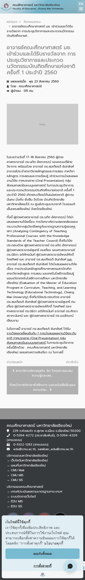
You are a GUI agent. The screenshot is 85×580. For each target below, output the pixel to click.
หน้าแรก (12, 21)
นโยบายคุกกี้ (53, 543)
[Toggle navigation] (81, 9)
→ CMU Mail (15, 470)
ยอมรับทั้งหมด (42, 553)
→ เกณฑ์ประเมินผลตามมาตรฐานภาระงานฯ (34, 491)
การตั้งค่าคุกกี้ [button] (42, 566)
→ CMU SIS (15, 480)
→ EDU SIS (14, 506)
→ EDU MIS (15, 501)
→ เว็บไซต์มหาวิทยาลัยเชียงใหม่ (27, 460)
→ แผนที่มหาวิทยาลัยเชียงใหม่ (26, 465)
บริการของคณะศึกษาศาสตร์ (25, 486)
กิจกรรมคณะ (32, 21)
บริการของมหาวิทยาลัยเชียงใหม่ (27, 455)
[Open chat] (70, 566)
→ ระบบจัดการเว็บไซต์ (21, 496)
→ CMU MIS (15, 475)
